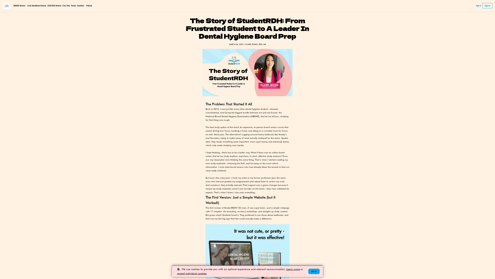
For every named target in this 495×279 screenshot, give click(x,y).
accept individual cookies (192, 273)
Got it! (314, 271)
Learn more (293, 269)
